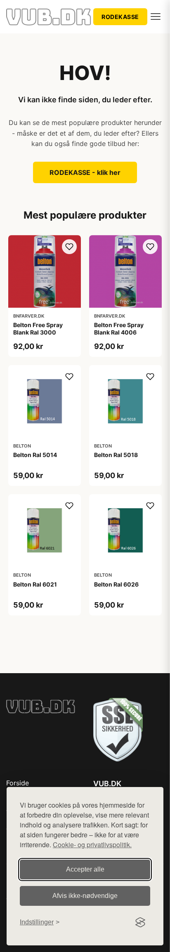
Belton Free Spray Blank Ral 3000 (38, 328)
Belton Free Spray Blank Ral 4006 (119, 328)
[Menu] (155, 16)
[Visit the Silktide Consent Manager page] (140, 922)
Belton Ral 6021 (35, 584)
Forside (17, 783)
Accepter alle (85, 869)
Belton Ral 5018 (116, 454)
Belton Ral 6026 (116, 584)
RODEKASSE (120, 16)
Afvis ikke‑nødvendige (85, 895)
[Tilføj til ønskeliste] (69, 246)
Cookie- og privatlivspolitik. (92, 844)
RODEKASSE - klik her (85, 172)
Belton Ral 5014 (35, 454)
